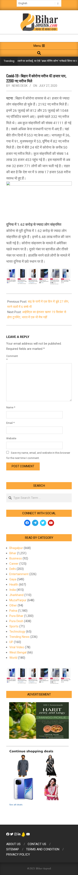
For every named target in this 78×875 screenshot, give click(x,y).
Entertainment (18, 574)
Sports (14, 626)
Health (13, 584)
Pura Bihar (16, 616)
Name (10, 407)
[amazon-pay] (39, 276)
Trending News (19, 637)
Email (10, 422)
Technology (17, 631)
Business (15, 558)
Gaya (12, 579)
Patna (13, 611)
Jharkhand (16, 595)
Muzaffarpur (17, 600)
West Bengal (17, 652)
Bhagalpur (16, 548)
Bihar (12, 553)
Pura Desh (16, 621)
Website (11, 438)
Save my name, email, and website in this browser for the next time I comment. (38, 455)
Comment (11, 357)
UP (11, 642)
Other (13, 605)
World (13, 658)
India (12, 590)
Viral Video (16, 647)
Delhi (12, 569)
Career (14, 564)
